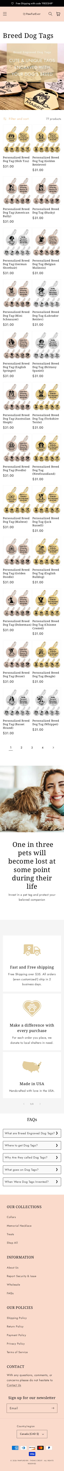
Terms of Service (17, 1352)
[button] (5, 14)
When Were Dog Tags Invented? (27, 1182)
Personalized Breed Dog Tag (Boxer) (16, 674)
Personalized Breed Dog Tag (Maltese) (16, 520)
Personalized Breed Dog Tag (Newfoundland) (45, 470)
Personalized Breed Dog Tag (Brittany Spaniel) (45, 367)
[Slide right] (40, 1104)
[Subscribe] (52, 1408)
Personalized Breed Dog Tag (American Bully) (16, 212)
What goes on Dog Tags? (22, 1170)
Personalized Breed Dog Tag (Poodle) (16, 468)
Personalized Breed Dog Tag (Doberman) (17, 623)
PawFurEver (23, 1460)
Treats (10, 1234)
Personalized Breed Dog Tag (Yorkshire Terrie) (45, 418)
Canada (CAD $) (29, 1434)
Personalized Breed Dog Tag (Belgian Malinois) (45, 264)
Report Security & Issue (21, 1276)
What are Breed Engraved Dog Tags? (30, 1133)
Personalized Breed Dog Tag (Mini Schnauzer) (16, 315)
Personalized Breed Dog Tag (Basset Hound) (16, 724)
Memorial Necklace (19, 1226)
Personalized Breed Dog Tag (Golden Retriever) (45, 161)
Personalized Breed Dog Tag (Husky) (45, 210)
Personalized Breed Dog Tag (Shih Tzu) (16, 159)
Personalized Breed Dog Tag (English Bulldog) (45, 573)
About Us (12, 1268)
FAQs (10, 1293)
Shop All (12, 1243)
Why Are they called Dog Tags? (26, 1157)
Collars (11, 1217)
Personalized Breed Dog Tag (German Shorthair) (16, 264)
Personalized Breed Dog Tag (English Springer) (16, 367)
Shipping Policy (17, 1318)
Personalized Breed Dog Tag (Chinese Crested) (45, 624)
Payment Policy (16, 1335)
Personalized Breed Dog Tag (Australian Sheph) (16, 418)
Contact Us (14, 1385)
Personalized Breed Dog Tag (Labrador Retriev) (45, 315)
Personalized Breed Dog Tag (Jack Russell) (45, 521)
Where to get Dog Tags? (21, 1145)
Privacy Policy (16, 1344)
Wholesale (13, 1285)
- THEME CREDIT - (36, 1460)
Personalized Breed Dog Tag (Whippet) (45, 722)
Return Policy (15, 1326)
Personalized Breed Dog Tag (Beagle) (45, 674)
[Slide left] (24, 1104)
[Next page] (53, 747)
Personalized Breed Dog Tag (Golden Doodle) (16, 573)
